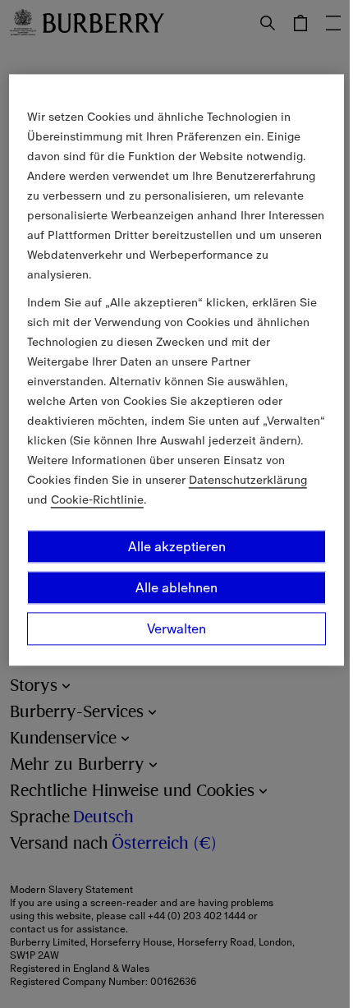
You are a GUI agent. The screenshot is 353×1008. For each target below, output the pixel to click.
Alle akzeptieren (177, 546)
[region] (177, 369)
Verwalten (176, 628)
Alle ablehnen (176, 587)
